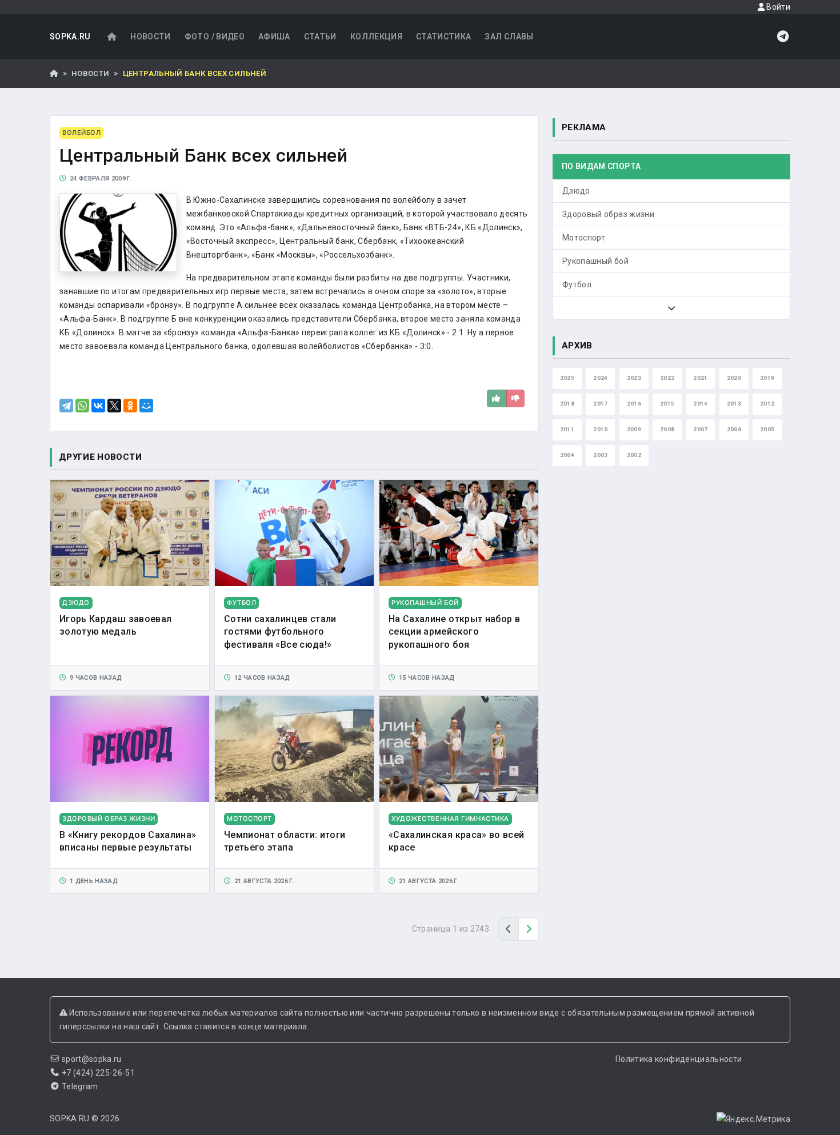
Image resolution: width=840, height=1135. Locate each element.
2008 (667, 429)
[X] (114, 405)
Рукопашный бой (595, 261)
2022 (667, 378)
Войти (777, 6)
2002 (634, 455)
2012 (767, 403)
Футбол (576, 284)
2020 (734, 378)
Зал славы (509, 36)
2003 (600, 455)
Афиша (274, 36)
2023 (634, 378)
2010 (600, 429)
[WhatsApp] (82, 405)
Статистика (443, 36)
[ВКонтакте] (98, 405)
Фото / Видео (215, 36)
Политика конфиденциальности (678, 1059)
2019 (767, 378)
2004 (567, 455)
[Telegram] (66, 405)
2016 (634, 403)
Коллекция (376, 36)
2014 (700, 403)
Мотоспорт (583, 237)
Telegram (80, 1086)
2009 (634, 429)
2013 (734, 403)
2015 (667, 403)
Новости (150, 36)
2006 (734, 429)
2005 (767, 429)
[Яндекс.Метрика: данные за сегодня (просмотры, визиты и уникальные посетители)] (753, 1119)
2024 (600, 378)
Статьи (320, 36)
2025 (567, 378)
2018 (567, 403)
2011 (567, 429)
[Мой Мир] (146, 405)
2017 (600, 403)
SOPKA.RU (70, 36)
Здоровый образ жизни (608, 214)
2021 (700, 378)
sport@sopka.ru (92, 1059)
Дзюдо (576, 190)
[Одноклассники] (130, 405)
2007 (700, 429)
